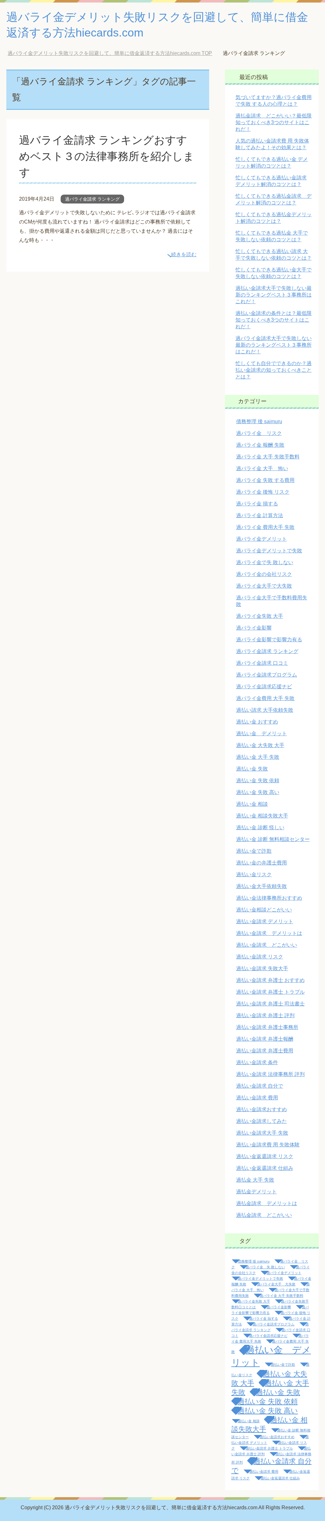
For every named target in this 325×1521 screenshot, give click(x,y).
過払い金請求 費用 (257, 1097)
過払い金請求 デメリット (264, 921)
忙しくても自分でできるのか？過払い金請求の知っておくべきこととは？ (273, 370)
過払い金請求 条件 (257, 1062)
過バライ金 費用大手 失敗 (265, 527)
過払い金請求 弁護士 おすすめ (270, 980)
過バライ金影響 (254, 627)
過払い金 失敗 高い (257, 792)
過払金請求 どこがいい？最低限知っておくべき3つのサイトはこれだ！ (273, 122)
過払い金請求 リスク (259, 956)
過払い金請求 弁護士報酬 (264, 1039)
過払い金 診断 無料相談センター (273, 839)
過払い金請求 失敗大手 (262, 968)
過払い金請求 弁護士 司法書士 (270, 1003)
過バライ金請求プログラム (266, 674)
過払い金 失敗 (252, 768)
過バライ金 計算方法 (259, 515)
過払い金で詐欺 (254, 851)
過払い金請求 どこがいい (266, 945)
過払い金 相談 (252, 804)
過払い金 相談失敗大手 (262, 815)
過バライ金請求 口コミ (262, 663)
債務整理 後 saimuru (259, 421)
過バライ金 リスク (259, 433)
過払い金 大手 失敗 (257, 757)
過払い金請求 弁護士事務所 (267, 1027)
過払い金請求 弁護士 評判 (265, 1015)
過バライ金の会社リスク (264, 574)
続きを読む (183, 254)
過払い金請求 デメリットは (269, 933)
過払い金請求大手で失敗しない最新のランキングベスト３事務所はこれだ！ (273, 294)
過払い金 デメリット (261, 733)
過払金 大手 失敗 (255, 1180)
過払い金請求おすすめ (261, 1109)
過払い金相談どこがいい (264, 909)
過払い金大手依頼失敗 (261, 886)
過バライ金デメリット (261, 539)
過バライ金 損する (257, 503)
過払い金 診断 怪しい (260, 827)
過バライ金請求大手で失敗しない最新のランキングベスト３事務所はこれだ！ (273, 345)
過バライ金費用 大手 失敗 (265, 698)
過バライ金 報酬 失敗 (260, 445)
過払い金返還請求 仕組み (264, 1168)
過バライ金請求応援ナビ (264, 686)
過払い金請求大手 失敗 (262, 1133)
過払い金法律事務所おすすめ (269, 898)
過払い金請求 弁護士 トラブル (270, 992)
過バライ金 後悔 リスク (262, 492)
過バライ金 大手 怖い (262, 468)
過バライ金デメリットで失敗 (269, 550)
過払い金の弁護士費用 (261, 862)
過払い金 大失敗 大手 (260, 745)
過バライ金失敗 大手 (259, 616)
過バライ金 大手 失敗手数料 (268, 456)
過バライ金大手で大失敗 (264, 586)
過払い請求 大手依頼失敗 (264, 710)
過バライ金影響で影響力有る (269, 639)
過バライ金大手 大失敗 (276, 1284)
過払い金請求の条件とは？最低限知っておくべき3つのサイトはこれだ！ (273, 319)
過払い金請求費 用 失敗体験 (268, 1144)
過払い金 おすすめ (257, 721)
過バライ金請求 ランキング (92, 199)
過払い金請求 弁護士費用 (264, 1050)
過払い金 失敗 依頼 (257, 780)
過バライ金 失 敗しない (265, 1267)
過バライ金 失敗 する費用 (265, 480)
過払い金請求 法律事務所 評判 (270, 1074)
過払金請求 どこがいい (264, 1215)
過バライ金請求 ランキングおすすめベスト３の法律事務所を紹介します (106, 156)
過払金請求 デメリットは (266, 1203)
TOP (114, 53)
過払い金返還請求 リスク (264, 1156)
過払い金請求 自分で (259, 1086)
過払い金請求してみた (261, 1121)
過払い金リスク (254, 874)
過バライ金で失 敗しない (264, 562)
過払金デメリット (256, 1191)
